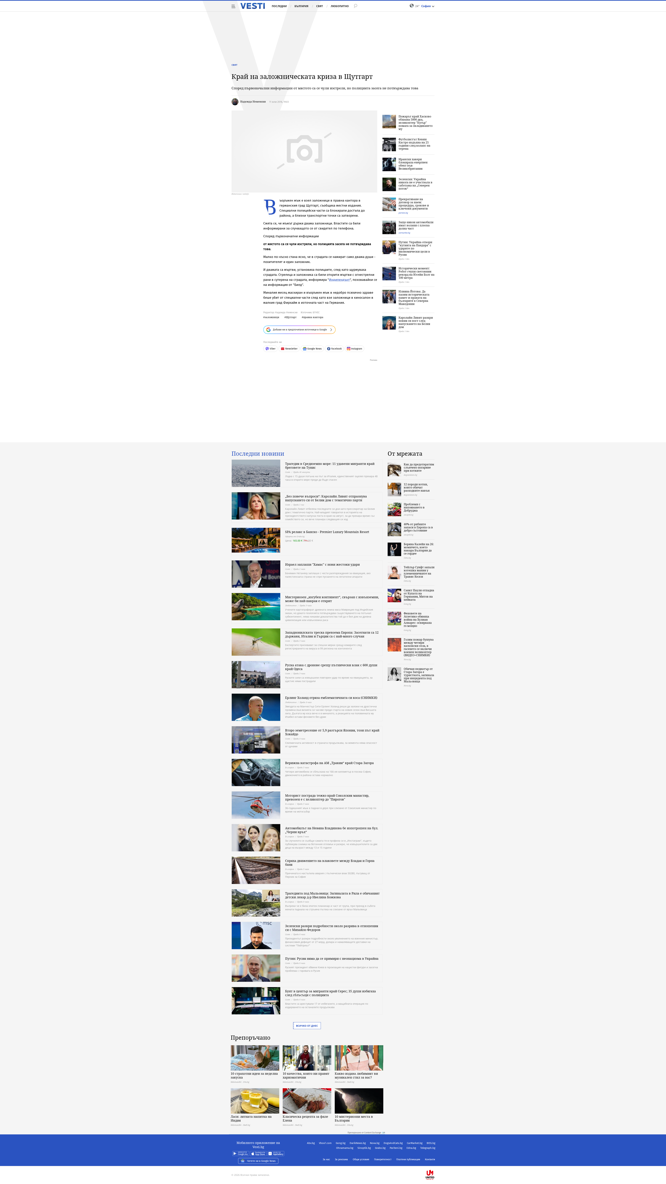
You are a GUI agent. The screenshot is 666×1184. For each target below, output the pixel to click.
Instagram (356, 348)
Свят (319, 6)
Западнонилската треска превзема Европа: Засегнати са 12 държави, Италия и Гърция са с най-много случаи (332, 634)
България (301, 6)
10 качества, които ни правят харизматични (306, 1075)
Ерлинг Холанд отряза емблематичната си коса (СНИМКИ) (331, 698)
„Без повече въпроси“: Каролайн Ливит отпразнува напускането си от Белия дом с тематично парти (326, 498)
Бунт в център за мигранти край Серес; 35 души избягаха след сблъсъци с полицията (330, 993)
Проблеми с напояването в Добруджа (414, 507)
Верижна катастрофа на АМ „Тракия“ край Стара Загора (329, 763)
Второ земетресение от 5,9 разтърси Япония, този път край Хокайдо (332, 732)
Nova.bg (374, 1143)
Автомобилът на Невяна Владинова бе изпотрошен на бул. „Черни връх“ (331, 830)
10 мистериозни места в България (354, 1118)
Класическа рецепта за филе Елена (305, 1118)
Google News (314, 348)
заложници (272, 317)
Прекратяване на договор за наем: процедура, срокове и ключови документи (414, 203)
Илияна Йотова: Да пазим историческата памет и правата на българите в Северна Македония (414, 297)
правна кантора (313, 317)
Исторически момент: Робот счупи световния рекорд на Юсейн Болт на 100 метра (416, 273)
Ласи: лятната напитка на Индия (251, 1118)
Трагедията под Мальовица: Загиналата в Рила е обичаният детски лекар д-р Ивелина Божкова (332, 895)
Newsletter (291, 348)
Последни (279, 6)
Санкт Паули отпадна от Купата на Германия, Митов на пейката (419, 595)
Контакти (430, 1159)
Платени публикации (408, 1159)
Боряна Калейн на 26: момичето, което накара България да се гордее (419, 548)
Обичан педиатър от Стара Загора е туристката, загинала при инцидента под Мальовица (419, 675)
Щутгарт (291, 317)
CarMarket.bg (414, 1143)
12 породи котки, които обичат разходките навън (417, 487)
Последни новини (258, 453)
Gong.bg (340, 1143)
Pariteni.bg (396, 1147)
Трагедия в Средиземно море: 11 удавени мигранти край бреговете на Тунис (329, 466)
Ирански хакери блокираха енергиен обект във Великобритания (413, 164)
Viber (272, 348)
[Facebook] (435, 1163)
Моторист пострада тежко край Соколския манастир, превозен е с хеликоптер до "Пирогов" (327, 797)
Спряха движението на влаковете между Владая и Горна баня (329, 863)
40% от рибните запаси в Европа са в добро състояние (418, 527)
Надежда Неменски (253, 101)
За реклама (341, 1159)
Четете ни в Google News (261, 1161)
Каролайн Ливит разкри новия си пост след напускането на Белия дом (416, 322)
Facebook (336, 348)
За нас (326, 1159)
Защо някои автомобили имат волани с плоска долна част (416, 225)
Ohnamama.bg (344, 1147)
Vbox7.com (325, 1143)
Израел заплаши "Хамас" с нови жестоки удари (322, 564)
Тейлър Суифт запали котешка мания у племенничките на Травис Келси (419, 571)
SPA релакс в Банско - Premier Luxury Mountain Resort (327, 532)
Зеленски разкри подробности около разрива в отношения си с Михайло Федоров (331, 928)
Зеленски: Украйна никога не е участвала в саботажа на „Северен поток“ (415, 183)
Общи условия (361, 1159)
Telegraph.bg (427, 1147)
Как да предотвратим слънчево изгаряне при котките (419, 467)
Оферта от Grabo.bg (295, 536)
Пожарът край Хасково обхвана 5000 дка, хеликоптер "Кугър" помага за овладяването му (416, 122)
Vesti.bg (252, 6)
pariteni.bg (403, 212)
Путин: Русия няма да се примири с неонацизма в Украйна (331, 958)
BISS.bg (431, 1143)
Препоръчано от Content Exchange (364, 1132)
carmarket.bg (404, 232)
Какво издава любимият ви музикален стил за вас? (356, 1075)
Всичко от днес (307, 1025)
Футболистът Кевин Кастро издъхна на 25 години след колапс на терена (414, 144)
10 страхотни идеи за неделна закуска (254, 1075)
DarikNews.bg (358, 1143)
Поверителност (382, 1159)
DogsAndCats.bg (393, 1143)
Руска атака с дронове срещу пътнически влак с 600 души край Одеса (331, 667)
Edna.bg (411, 1147)
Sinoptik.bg (364, 1147)
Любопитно (340, 6)
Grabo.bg (380, 1147)
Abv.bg (311, 1143)
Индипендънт (339, 280)
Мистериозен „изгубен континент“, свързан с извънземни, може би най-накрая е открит (332, 599)
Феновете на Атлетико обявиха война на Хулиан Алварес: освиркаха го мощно (418, 619)
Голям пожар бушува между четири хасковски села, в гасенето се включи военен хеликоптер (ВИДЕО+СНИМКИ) (419, 647)
